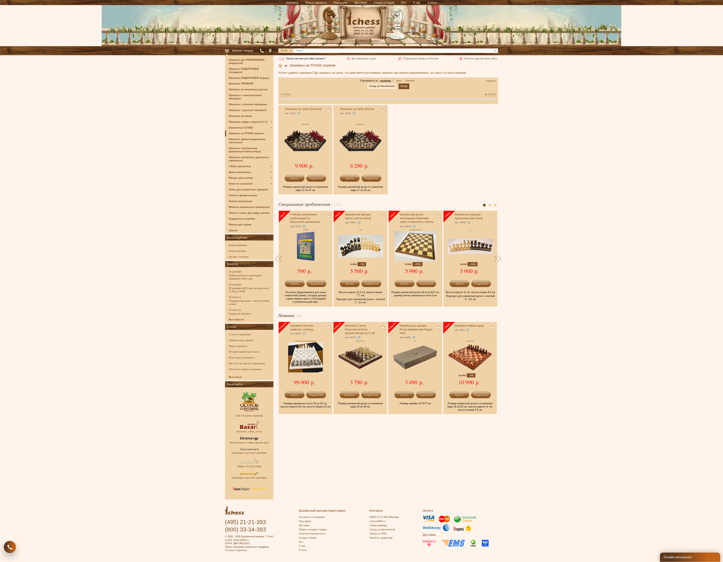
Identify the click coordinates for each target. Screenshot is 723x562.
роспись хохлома (239, 256)
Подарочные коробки (242, 218)
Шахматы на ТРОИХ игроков (312, 65)
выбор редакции (238, 245)
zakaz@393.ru (241, 540)
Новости (232, 264)
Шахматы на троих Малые (357, 108)
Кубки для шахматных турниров (248, 189)
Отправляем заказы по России (420, 58)
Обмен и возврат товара (312, 529)
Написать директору (381, 537)
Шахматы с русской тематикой (247, 110)
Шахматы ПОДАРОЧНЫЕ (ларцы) (249, 78)
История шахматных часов (244, 351)
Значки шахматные (240, 201)
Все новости (236, 319)
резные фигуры (237, 251)
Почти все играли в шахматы (245, 369)
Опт (301, 542)
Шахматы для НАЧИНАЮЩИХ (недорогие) (247, 61)
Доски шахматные (240, 172)
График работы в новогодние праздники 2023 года (245, 277)
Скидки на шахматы (240, 313)
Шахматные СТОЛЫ (241, 127)
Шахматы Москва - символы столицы (302, 327)
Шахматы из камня (240, 116)
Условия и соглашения (312, 517)
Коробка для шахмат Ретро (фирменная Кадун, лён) (416, 329)
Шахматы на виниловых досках (248, 89)
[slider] (280, 101)
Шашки (233, 230)
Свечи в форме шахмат (243, 195)
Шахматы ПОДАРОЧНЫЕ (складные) (244, 70)
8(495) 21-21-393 (379, 517)
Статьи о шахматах (240, 334)
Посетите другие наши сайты (480, 58)
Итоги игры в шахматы (241, 357)
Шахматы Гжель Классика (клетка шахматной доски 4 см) (360, 329)
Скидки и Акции (308, 537)
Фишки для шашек (240, 224)
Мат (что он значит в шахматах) (247, 363)
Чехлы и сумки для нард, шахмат (249, 212)
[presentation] (278, 259)
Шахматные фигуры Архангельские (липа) (469, 216)
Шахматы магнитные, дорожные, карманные (249, 159)
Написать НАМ (378, 533)
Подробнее (316, 178)
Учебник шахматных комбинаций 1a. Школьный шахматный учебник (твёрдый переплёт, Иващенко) (305, 218)
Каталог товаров (242, 50)
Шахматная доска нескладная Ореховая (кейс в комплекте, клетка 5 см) (416, 218)
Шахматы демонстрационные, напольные (247, 141)
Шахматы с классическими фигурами (245, 97)
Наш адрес (305, 521)
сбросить (491, 80)
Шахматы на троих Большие (303, 108)
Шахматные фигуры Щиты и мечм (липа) (358, 216)
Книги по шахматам (240, 183)
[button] (484, 205)
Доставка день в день (364, 58)
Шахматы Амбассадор (469, 325)
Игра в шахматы (238, 346)
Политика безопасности (312, 533)
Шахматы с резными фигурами (248, 104)
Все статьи (235, 377)
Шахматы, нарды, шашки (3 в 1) (248, 121)
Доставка (304, 525)
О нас (302, 545)
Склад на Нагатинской (382, 529)
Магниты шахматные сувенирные (249, 207)
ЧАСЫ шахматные (240, 166)
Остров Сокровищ (236, 550)
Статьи (231, 326)
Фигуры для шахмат (241, 177)
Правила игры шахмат (241, 340)
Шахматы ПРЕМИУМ (241, 83)
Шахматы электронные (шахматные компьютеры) (245, 150)
